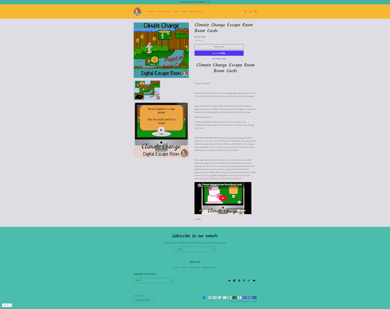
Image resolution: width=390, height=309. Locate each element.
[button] (165, 11)
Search (175, 267)
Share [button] (199, 219)
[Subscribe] (212, 249)
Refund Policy (195, 267)
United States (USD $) (143, 300)
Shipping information (209, 267)
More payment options (219, 58)
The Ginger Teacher (239, 301)
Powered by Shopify (250, 301)
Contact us (184, 267)
